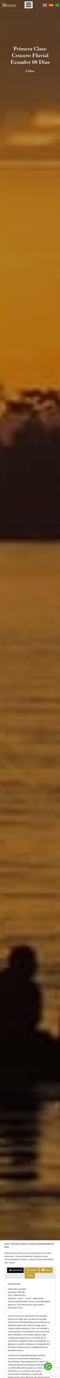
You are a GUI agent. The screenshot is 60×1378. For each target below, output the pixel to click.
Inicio (7, 1243)
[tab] (15, 1270)
